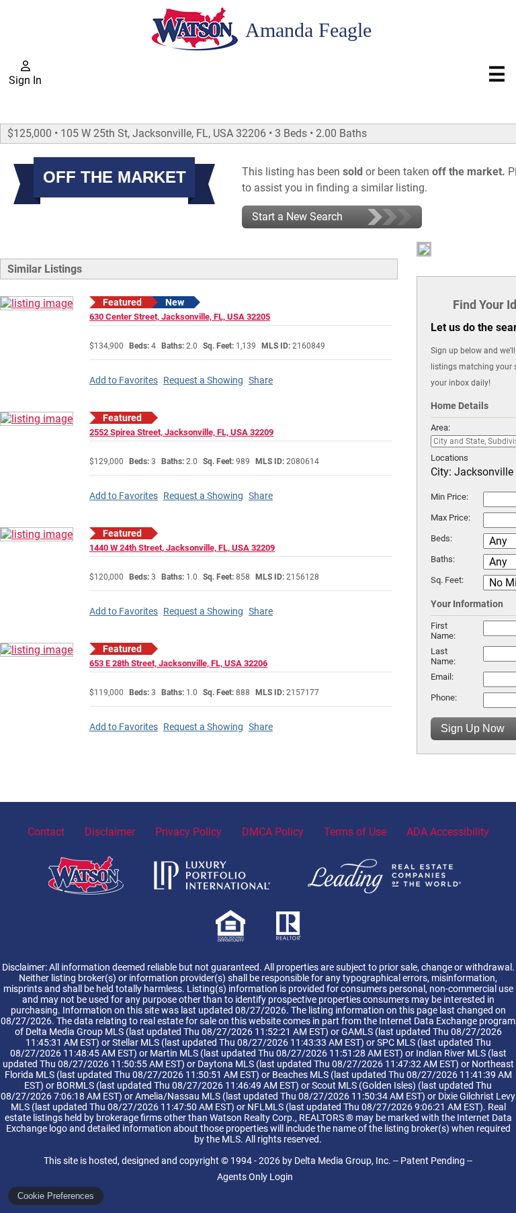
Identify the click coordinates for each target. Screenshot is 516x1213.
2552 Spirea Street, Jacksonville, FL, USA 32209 (181, 432)
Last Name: (443, 656)
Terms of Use (355, 831)
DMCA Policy (273, 831)
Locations (449, 458)
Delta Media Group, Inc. (342, 1160)
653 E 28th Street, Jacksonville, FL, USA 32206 (178, 663)
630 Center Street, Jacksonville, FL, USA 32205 (179, 317)
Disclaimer (110, 831)
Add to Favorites (123, 380)
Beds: (441, 538)
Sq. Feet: (447, 580)
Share (261, 380)
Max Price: (450, 517)
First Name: (443, 631)
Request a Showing (203, 380)
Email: (442, 677)
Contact (46, 831)
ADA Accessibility (447, 831)
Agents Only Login (255, 1176)
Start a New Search (297, 216)
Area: (440, 427)
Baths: (443, 559)
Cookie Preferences (55, 1196)
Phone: (444, 697)
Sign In (25, 80)
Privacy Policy (188, 831)
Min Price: (449, 497)
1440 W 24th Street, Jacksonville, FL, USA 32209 (182, 548)
